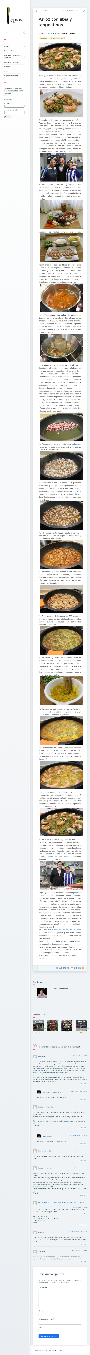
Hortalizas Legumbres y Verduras (12, 56)
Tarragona (42, 958)
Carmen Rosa (43, 1168)
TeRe (40, 1252)
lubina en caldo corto (58, 857)
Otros (6, 71)
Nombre (7, 103)
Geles (40, 1232)
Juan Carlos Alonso (68, 34)
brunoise (77, 444)
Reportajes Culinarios (11, 76)
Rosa (40, 1056)
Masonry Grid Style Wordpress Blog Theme (48, 1351)
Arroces (43, 38)
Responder (82, 1084)
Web (40, 1327)
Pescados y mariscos (11, 62)
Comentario (43, 1287)
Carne (6, 46)
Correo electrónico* (11, 110)
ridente (45, 1136)
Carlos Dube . (43, 1151)
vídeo (76, 494)
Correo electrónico (46, 1319)
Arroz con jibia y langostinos (55, 22)
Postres (7, 67)
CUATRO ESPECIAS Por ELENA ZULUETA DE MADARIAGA (59, 1203)
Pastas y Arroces (10, 51)
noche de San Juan (61, 930)
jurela (75, 893)
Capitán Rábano (44, 1107)
